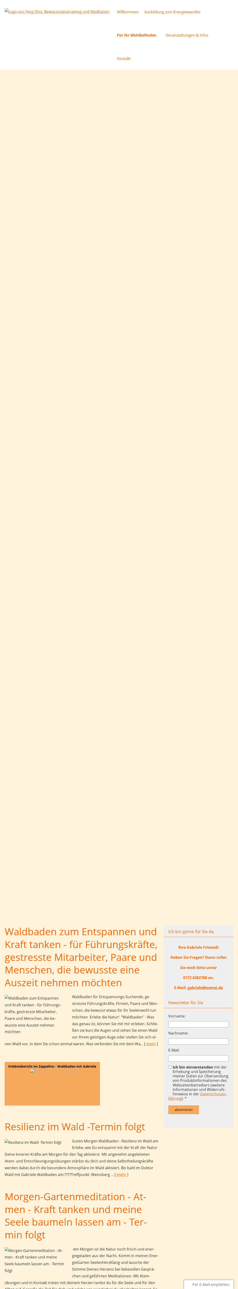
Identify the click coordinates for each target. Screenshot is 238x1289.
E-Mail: (174, 1050)
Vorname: (176, 1016)
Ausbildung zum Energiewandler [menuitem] (172, 11)
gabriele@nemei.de (205, 987)
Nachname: (178, 1033)
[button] (52, 1084)
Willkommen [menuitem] (128, 11)
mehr (151, 1043)
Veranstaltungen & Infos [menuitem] (187, 35)
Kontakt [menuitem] (124, 58)
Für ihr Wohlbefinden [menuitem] (136, 35)
